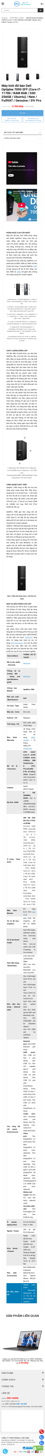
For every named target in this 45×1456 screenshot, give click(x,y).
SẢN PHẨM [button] (7, 1373)
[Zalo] (41, 1437)
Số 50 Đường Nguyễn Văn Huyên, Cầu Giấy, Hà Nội (25, 1406)
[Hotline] (41, 1431)
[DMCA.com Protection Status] (38, 1448)
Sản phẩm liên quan (22, 1316)
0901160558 (12, 1398)
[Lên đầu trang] (38, 1438)
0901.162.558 (21, 1404)
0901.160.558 (10, 1404)
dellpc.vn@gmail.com (13, 1401)
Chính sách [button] (8, 1380)
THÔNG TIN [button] (8, 1386)
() (42, 4)
